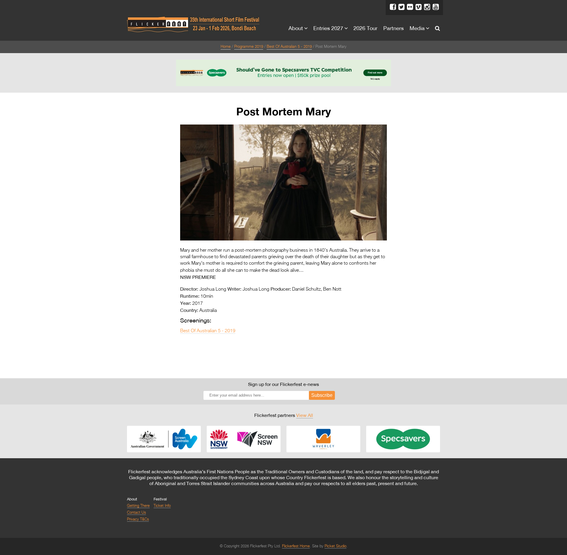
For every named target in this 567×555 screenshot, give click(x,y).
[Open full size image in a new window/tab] (283, 239)
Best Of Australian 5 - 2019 (289, 47)
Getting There (138, 506)
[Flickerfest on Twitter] (401, 7)
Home (226, 47)
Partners (393, 28)
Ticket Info (162, 506)
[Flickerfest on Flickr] (410, 7)
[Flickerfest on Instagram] (427, 7)
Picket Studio (335, 546)
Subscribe (322, 395)
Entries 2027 (328, 28)
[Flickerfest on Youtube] (436, 7)
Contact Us (136, 513)
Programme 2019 (248, 47)
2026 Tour (365, 28)
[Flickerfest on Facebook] (393, 7)
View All (304, 415)
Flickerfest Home (296, 546)
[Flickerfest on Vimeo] (419, 7)
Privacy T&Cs (138, 519)
